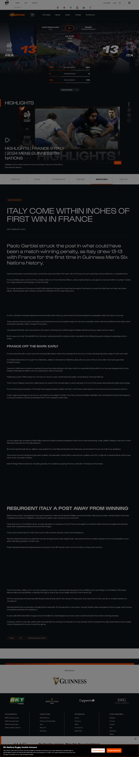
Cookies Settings (98, 750)
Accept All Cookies (114, 750)
